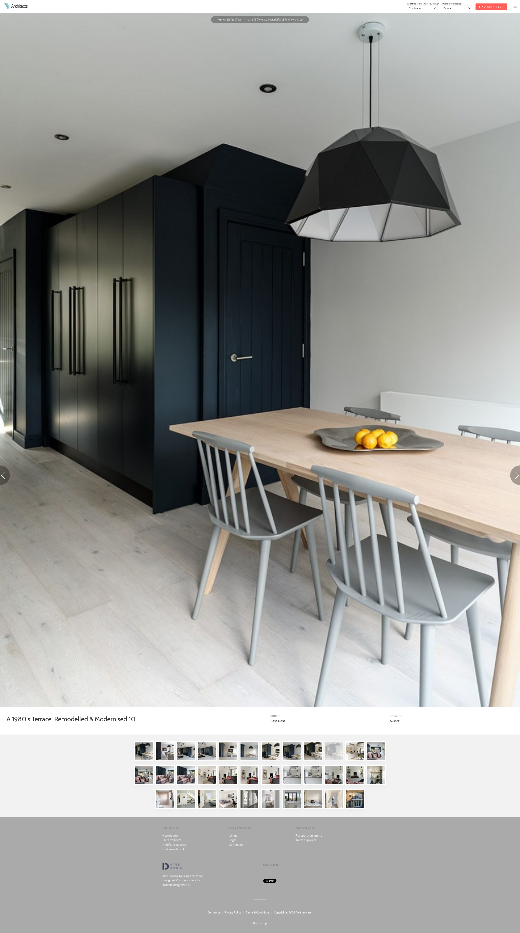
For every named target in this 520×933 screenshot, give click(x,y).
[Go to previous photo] (5, 475)
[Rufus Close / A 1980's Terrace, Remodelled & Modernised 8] (291, 759)
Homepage (170, 835)
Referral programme (309, 835)
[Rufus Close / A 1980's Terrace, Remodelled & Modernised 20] (291, 784)
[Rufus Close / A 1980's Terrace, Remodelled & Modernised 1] (144, 759)
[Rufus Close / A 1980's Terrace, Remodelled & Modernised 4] (207, 759)
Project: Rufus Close (229, 19)
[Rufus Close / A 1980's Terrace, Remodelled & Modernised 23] (355, 784)
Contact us (236, 845)
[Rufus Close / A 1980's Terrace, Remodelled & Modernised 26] (186, 808)
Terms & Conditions (257, 912)
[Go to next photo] (515, 475)
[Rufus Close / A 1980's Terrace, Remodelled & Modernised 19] (270, 784)
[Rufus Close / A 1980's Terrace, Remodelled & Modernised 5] (228, 759)
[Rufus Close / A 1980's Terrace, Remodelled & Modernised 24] (376, 784)
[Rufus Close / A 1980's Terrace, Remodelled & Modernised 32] (313, 808)
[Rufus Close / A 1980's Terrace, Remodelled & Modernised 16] (207, 784)
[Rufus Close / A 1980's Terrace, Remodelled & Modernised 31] (291, 808)
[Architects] (7, 8)
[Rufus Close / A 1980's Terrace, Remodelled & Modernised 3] (186, 759)
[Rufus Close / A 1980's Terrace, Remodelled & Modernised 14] (165, 784)
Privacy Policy (233, 912)
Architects (19, 5)
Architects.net (304, 912)
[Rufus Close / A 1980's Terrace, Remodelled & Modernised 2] (165, 759)
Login (232, 840)
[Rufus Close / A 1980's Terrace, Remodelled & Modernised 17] (228, 784)
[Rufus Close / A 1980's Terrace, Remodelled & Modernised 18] (249, 784)
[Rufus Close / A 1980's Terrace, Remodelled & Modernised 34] (355, 808)
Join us (233, 835)
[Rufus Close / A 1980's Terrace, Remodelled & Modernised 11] (355, 759)
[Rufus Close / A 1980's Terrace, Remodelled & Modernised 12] (376, 759)
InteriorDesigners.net (176, 885)
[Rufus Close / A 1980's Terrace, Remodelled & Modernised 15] (186, 784)
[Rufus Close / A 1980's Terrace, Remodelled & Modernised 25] (165, 808)
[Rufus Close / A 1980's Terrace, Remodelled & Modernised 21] (313, 784)
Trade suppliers (306, 840)
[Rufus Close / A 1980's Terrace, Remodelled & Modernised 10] (334, 759)
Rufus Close (278, 721)
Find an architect (173, 849)
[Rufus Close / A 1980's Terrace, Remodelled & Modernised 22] (334, 784)
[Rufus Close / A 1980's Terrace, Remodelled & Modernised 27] (207, 808)
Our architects (171, 840)
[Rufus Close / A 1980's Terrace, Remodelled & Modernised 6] (249, 759)
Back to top (260, 923)
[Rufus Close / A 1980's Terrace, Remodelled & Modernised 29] (249, 808)
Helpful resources (174, 845)
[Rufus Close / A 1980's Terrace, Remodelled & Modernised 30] (270, 808)
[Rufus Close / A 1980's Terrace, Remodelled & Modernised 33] (334, 808)
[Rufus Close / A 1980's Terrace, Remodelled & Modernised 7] (270, 759)
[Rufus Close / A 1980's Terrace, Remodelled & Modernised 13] (144, 784)
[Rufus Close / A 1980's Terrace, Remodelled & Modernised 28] (228, 808)
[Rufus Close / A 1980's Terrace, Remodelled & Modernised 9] (313, 759)
